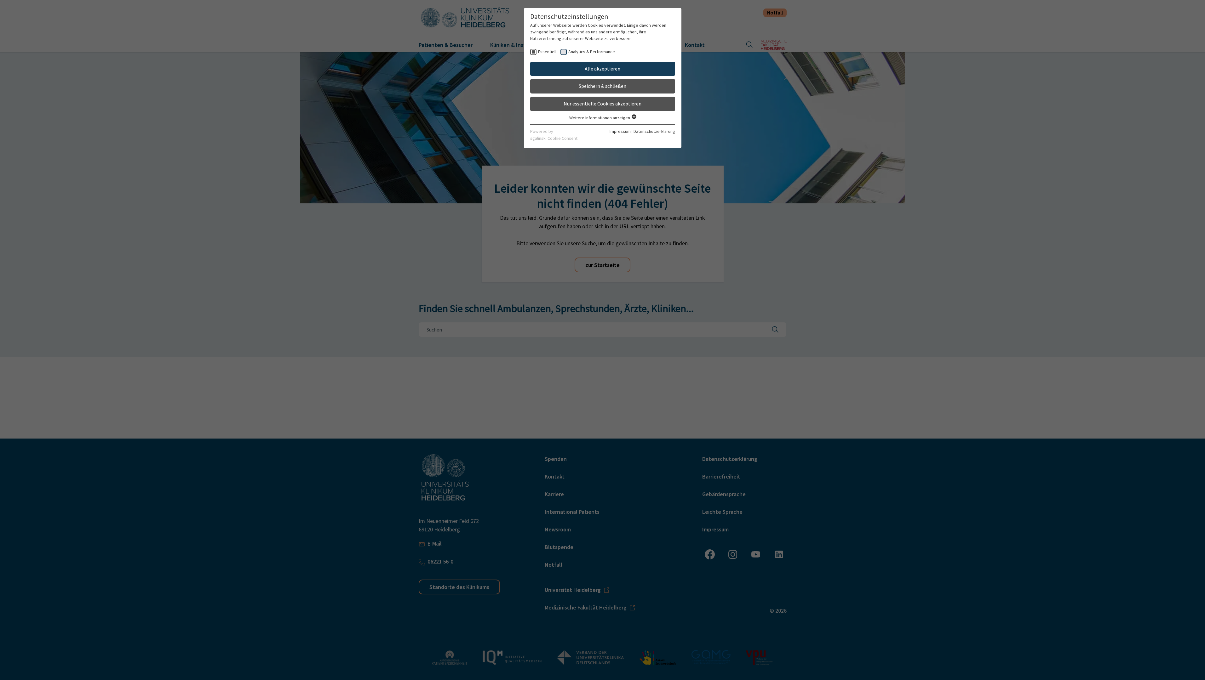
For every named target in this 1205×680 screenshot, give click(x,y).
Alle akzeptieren (602, 68)
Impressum (620, 131)
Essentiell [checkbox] (547, 51)
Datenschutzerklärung (654, 131)
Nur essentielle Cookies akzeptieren (602, 103)
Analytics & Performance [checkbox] (591, 51)
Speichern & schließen (602, 86)
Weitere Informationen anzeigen (600, 118)
